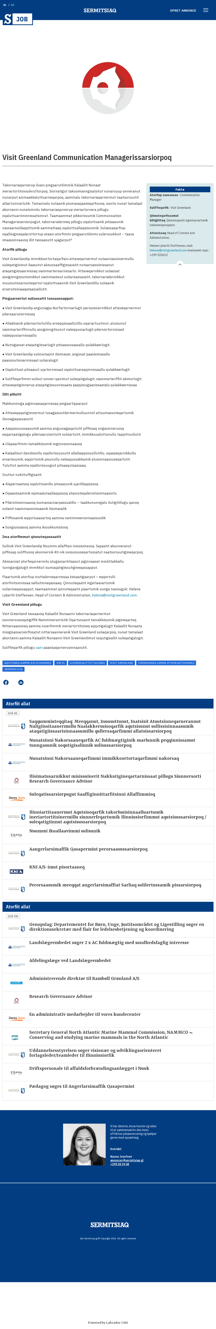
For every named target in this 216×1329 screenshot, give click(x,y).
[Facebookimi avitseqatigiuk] (5, 682)
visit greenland (121, 662)
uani (39, 647)
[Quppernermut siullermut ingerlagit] (18, 19)
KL (5, 5)
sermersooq (13, 669)
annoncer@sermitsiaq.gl (126, 1160)
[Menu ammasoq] (205, 10)
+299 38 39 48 (119, 1164)
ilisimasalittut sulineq (87, 662)
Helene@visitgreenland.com (168, 250)
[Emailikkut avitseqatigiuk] (20, 682)
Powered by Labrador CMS (108, 1323)
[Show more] (180, 264)
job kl (60, 662)
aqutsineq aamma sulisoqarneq (27, 662)
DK (13, 5)
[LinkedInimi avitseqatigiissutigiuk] (13, 682)
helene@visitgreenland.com (114, 595)
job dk (13, 916)
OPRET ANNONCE (183, 10)
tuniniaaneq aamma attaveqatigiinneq (166, 662)
